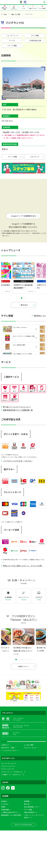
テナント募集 (28, 809)
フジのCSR (4, 804)
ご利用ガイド (5, 745)
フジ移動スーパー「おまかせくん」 (11, 774)
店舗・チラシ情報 (15, 14)
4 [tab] (21, 659)
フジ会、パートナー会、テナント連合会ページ (34, 816)
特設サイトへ (23, 666)
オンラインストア (6, 769)
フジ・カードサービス (7, 763)
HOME (5, 14)
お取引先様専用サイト (30, 812)
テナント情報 (12, 45)
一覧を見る (23, 305)
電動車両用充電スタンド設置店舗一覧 (18, 410)
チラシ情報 (35, 35)
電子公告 (26, 804)
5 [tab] (23, 659)
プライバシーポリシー (30, 748)
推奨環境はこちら (40, 315)
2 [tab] (23, 298)
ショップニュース (12, 35)
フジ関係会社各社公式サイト (9, 812)
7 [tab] (27, 659)
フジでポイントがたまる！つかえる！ (18, 461)
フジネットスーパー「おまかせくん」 (12, 772)
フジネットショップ (7, 766)
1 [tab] (21, 298)
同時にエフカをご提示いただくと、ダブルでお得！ (23, 565)
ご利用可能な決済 (35, 40)
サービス (12, 40)
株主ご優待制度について (31, 807)
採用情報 (26, 801)
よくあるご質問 (28, 745)
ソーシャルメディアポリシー (9, 750)
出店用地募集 (5, 809)
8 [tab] (29, 659)
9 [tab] (31, 659)
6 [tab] (25, 659)
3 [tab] (25, 298)
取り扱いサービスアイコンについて (17, 407)
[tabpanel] (23, 277)
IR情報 (3, 807)
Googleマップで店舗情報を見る (23, 216)
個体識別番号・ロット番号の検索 (11, 815)
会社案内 (3, 801)
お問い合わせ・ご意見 (7, 748)
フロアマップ (34, 157)
